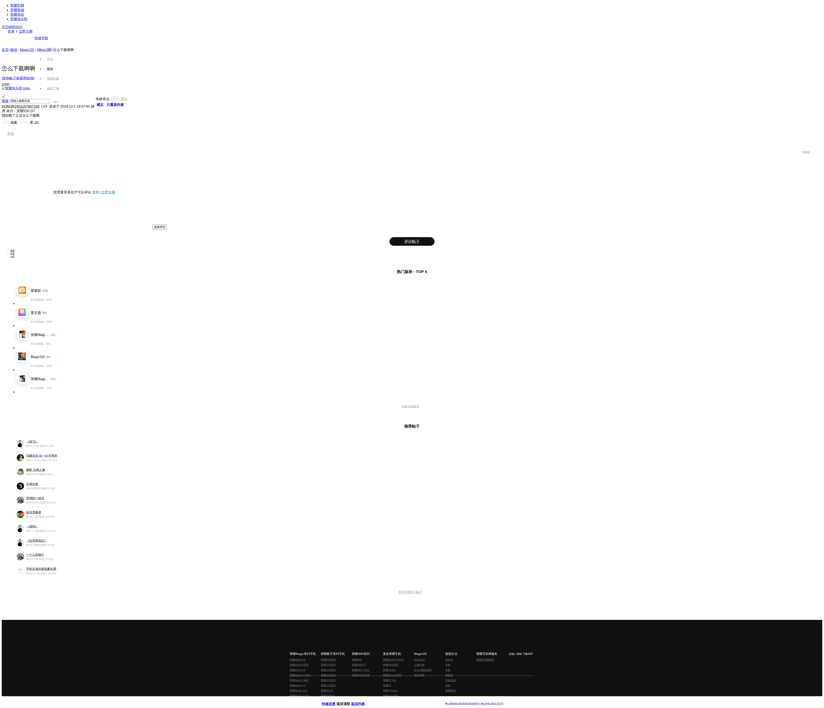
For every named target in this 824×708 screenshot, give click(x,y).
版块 (14, 50)
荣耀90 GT (327, 690)
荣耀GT (387, 685)
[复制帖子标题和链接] (18, 78)
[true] (55, 101)
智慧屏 (449, 675)
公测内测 (419, 664)
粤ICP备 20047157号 (491, 703)
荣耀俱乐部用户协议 (333, 700)
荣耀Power (389, 670)
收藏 (14, 122)
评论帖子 (412, 241)
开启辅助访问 (12, 27)
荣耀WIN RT (359, 664)
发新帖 (806, 152)
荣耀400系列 (328, 670)
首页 (50, 49)
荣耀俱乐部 (18, 19)
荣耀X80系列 (390, 664)
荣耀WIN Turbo (361, 670)
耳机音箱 (450, 680)
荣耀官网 (17, 5)
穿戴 (447, 670)
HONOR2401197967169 (20, 106)
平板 (447, 664)
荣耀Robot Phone (393, 659)
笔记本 (449, 659)
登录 (11, 31)
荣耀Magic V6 (298, 659)
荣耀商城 (17, 10)
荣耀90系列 (327, 695)
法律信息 (398, 700)
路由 (447, 685)
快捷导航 (41, 38)
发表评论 (159, 227)
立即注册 (26, 31)
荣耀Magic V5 (298, 670)
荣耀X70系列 (390, 695)
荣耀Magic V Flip (299, 695)
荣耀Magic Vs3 (298, 690)
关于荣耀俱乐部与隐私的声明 (361, 700)
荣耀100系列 (328, 685)
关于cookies (385, 700)
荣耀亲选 (17, 14)
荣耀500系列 (328, 664)
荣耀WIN (357, 659)
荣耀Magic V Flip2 (300, 675)
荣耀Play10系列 (392, 675)
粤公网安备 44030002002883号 (462, 703)
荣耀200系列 (328, 680)
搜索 (5, 101)
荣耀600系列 (328, 659)
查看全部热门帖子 (410, 592)
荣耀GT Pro (389, 680)
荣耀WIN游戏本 (361, 675)
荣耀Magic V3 (298, 685)
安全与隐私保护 (423, 670)
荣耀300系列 (328, 675)
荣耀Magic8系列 (299, 664)
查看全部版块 (410, 406)
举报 (10, 134)
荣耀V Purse (390, 690)
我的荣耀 (419, 675)
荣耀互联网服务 (485, 659)
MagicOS (27, 50)
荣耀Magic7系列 (299, 680)
